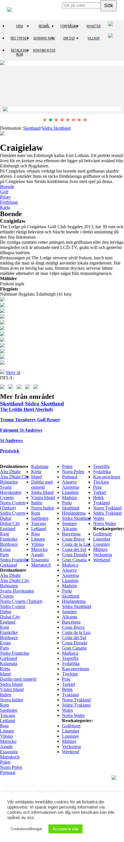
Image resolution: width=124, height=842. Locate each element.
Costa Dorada (74, 554)
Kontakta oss (44, 50)
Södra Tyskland (107, 513)
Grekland (8, 564)
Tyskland (101, 502)
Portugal (69, 476)
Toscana (38, 523)
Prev (7, 90)
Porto (67, 502)
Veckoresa (102, 554)
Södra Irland (42, 492)
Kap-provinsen (106, 476)
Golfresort (102, 533)
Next (116, 90)
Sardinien (39, 518)
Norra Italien (42, 507)
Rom (35, 513)
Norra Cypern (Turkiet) (12, 505)
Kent (4, 533)
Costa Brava (73, 539)
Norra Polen (73, 471)
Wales (98, 518)
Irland (36, 476)
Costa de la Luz (76, 544)
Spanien (69, 523)
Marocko (39, 549)
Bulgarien (9, 481)
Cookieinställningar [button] (26, 829)
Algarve (69, 481)
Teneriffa (101, 466)
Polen (67, 466)
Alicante (69, 528)
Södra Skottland (56, 128)
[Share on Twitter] (11, 387)
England (7, 528)
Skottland (31, 128)
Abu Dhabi (10, 471)
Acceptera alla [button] (65, 828)
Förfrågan (68, 26)
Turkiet (99, 492)
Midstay (100, 549)
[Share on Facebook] (3, 387)
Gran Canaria (74, 559)
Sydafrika (102, 471)
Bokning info (44, 38)
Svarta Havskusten (10, 490)
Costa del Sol (74, 549)
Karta (5, 207)
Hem (19, 26)
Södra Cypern (12, 513)
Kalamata (39, 466)
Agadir (37, 554)
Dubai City (10, 523)
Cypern (7, 497)
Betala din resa (19, 52)
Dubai (5, 518)
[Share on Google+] (20, 387)
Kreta (36, 471)
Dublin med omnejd (42, 484)
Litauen (38, 539)
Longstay (101, 544)
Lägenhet (101, 539)
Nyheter (93, 26)
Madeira (69, 497)
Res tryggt (20, 38)
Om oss (69, 38)
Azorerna (70, 487)
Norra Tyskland (107, 507)
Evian (5, 549)
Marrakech (41, 564)
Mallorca (70, 564)
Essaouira (40, 559)
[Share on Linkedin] (36, 387)
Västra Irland (43, 497)
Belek (98, 497)
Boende (7, 186)
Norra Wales (104, 523)
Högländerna (74, 513)
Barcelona (71, 533)
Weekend (101, 559)
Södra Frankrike (14, 559)
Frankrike (9, 539)
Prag (97, 487)
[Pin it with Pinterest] (28, 387)
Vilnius (37, 544)
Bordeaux (9, 544)
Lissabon (70, 492)
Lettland (38, 528)
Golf (4, 191)
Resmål (44, 26)
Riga (35, 533)
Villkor (93, 38)
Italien (36, 502)
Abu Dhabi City (14, 476)
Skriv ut (13, 372)
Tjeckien (101, 481)
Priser (5, 197)
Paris (4, 554)
